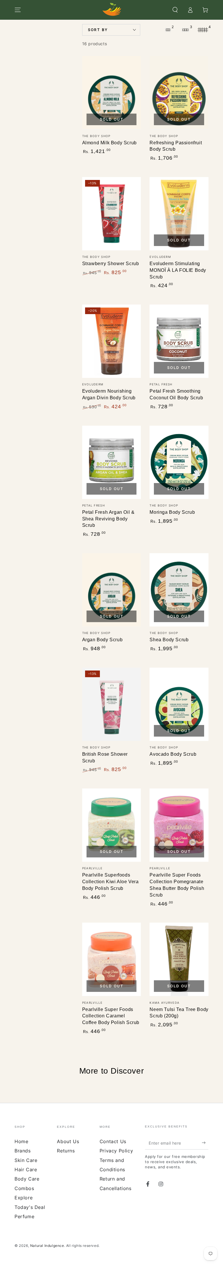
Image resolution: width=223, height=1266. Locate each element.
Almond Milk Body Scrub (109, 142)
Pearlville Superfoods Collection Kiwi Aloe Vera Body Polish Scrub (110, 881)
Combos (24, 1188)
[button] (175, 9)
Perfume (24, 1216)
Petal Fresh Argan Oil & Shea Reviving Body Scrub (108, 519)
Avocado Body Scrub (173, 754)
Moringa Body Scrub (172, 512)
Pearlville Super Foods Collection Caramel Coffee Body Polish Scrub (110, 1016)
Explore (24, 1198)
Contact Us (113, 1141)
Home (21, 1141)
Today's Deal (30, 1207)
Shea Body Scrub (169, 639)
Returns (66, 1151)
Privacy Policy (116, 1151)
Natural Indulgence (47, 1245)
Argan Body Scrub (102, 639)
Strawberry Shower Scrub (110, 263)
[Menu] (17, 9)
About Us (68, 1141)
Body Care (27, 1179)
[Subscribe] (205, 1142)
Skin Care (26, 1160)
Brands (23, 1151)
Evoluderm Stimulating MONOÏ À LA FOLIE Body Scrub (178, 270)
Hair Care (26, 1169)
